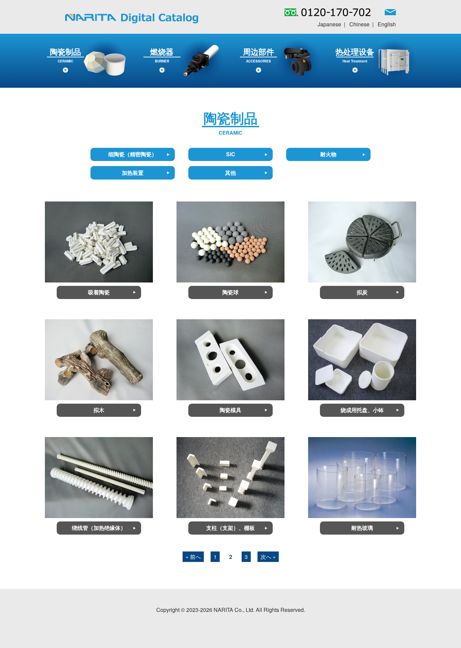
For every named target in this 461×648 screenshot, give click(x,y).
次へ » (268, 557)
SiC (230, 154)
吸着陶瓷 (99, 292)
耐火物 (328, 154)
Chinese (359, 24)
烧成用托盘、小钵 (362, 410)
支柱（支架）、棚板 (230, 528)
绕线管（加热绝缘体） (99, 528)
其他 (230, 173)
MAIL (390, 14)
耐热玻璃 (362, 528)
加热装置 (132, 173)
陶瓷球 (230, 292)
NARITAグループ (131, 18)
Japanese (329, 24)
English (387, 24)
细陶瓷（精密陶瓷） (132, 154)
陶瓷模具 (230, 410)
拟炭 (362, 292)
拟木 (98, 410)
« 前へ (193, 557)
